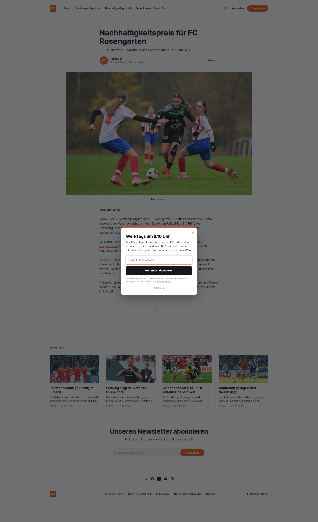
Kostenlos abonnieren (159, 270)
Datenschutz (163, 281)
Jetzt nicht (159, 288)
